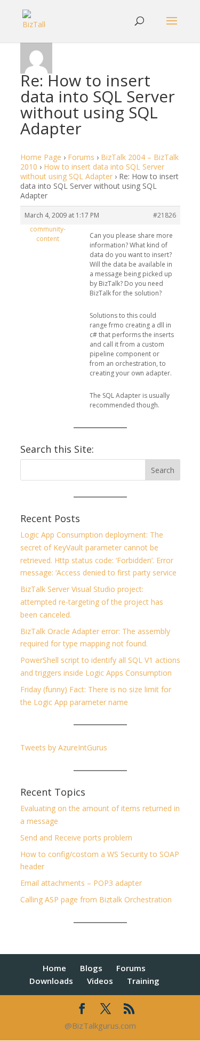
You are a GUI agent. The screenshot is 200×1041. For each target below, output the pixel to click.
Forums (81, 157)
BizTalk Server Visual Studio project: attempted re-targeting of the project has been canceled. (91, 602)
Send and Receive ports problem (76, 837)
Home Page (40, 157)
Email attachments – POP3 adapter (81, 883)
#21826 (164, 215)
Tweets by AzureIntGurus (63, 747)
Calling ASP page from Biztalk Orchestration (96, 899)
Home (54, 968)
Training (143, 980)
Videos (100, 980)
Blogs (91, 968)
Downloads (51, 980)
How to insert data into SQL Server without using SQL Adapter (92, 171)
